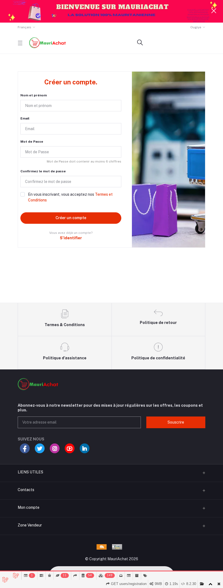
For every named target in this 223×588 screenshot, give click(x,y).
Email (24, 118)
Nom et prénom (33, 95)
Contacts (26, 490)
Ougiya (195, 27)
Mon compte (28, 507)
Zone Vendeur (30, 525)
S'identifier (71, 238)
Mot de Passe (31, 141)
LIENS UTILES (30, 472)
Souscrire (176, 422)
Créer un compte (70, 218)
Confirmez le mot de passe (43, 171)
